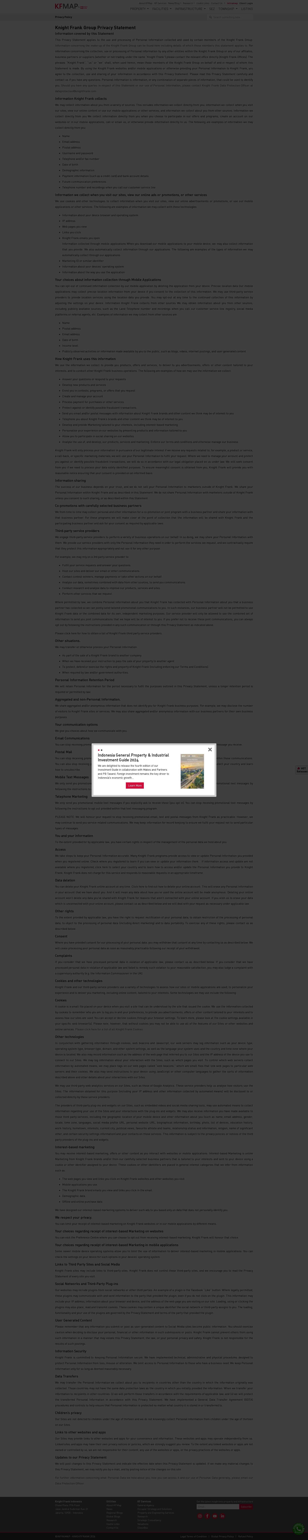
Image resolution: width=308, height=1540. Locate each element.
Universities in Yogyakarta (137, 780)
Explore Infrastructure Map (192, 784)
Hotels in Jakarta (109, 780)
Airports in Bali (162, 780)
